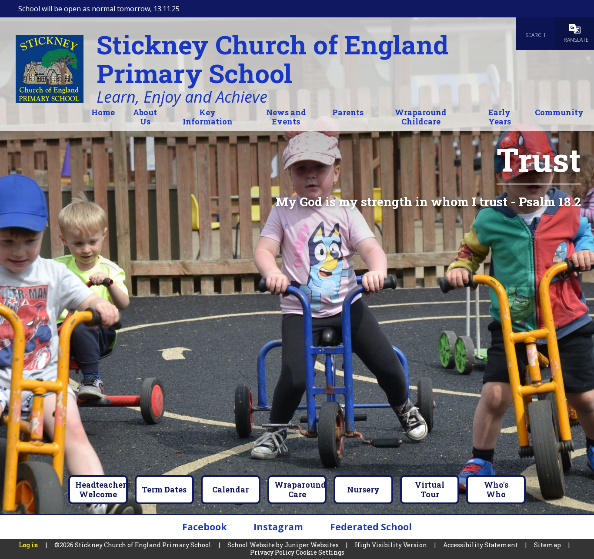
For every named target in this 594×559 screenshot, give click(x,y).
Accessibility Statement (480, 545)
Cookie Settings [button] (320, 552)
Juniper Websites (311, 545)
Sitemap (547, 545)
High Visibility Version (391, 545)
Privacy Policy (272, 552)
